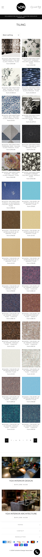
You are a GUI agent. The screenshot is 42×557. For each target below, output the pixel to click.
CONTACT (20, 531)
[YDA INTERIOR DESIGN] (21, 467)
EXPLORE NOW (21, 484)
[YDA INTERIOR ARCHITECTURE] (21, 500)
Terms (20, 524)
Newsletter (20, 537)
